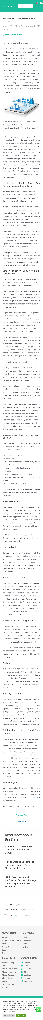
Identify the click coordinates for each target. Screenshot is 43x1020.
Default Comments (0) (12, 909)
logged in (18, 915)
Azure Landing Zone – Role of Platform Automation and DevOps (19, 849)
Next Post (22, 821)
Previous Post (21, 815)
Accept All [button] (21, 1015)
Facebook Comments (28, 909)
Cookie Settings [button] (9, 1015)
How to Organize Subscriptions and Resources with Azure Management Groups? (20, 865)
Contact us (33, 797)
